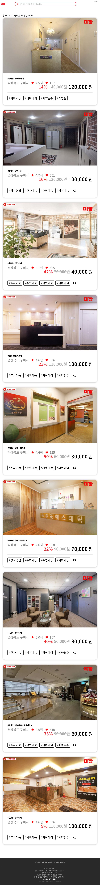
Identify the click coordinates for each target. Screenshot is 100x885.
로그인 (95, 1)
